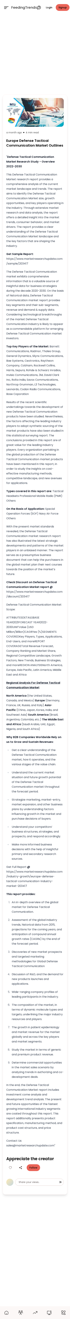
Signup (62, 7)
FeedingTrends (24, 7)
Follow (33, 1167)
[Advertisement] (35, 54)
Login (49, 7)
